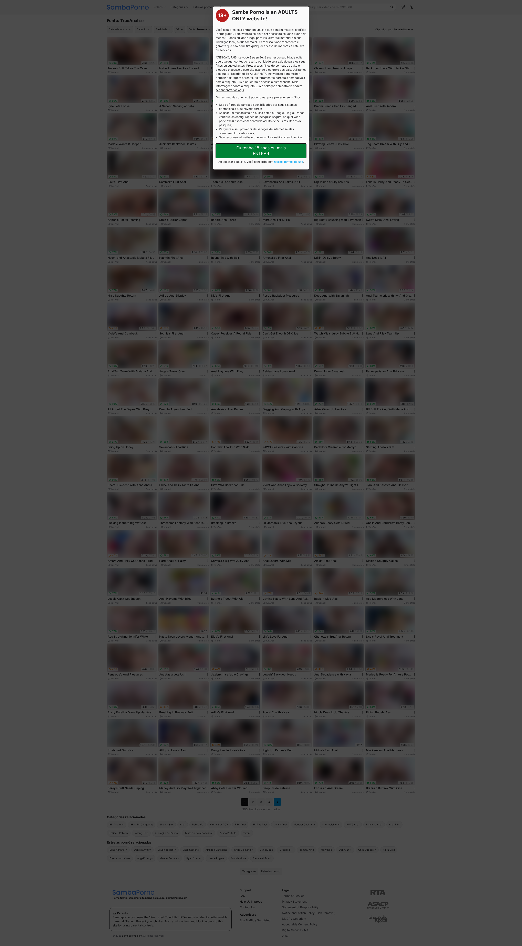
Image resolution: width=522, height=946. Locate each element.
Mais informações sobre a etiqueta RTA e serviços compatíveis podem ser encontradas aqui (259, 86)
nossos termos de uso (288, 161)
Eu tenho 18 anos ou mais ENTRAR (261, 150)
